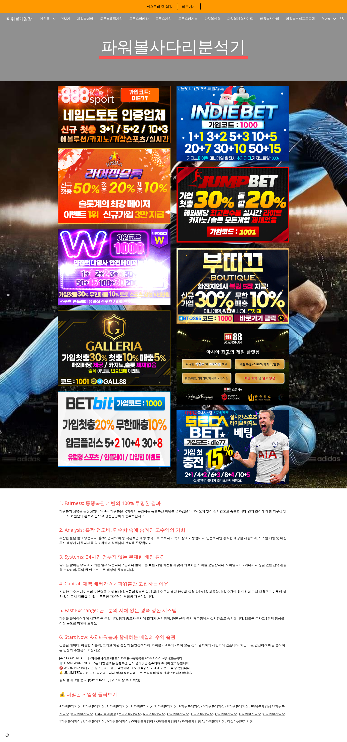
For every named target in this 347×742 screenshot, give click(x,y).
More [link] (326, 18)
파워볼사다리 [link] (269, 18)
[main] (173, 47)
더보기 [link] (65, 18)
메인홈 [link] (45, 18)
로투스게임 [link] (163, 18)
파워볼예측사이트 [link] (240, 18)
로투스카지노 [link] (188, 18)
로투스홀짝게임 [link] (111, 18)
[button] (342, 18)
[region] (173, 6)
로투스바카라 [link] (139, 18)
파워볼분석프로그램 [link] (300, 18)
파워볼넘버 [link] (85, 18)
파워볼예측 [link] (212, 18)
